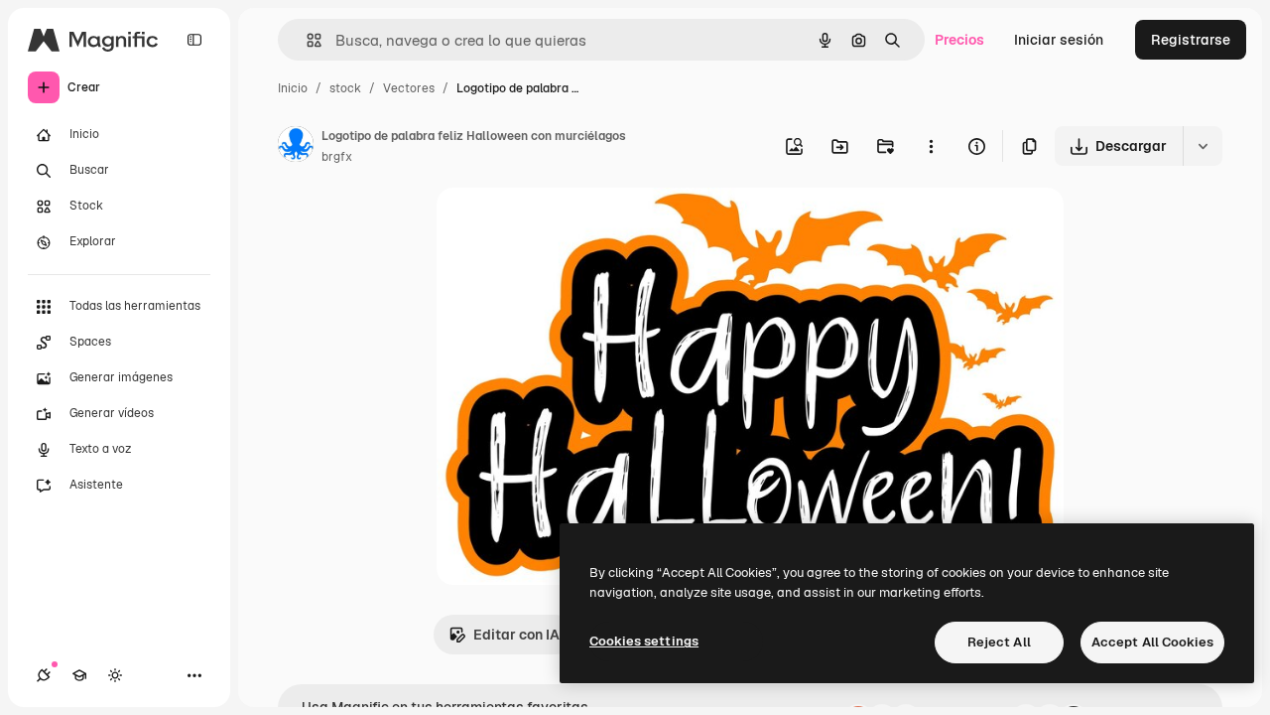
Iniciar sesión (1058, 40)
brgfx (336, 157)
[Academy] (79, 675)
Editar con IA (516, 635)
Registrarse (1190, 40)
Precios (959, 40)
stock (345, 88)
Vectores (409, 88)
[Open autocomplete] (306, 40)
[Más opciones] (931, 146)
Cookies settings (643, 641)
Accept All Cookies (1152, 642)
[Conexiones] (44, 675)
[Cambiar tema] (115, 675)
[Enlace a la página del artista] (296, 147)
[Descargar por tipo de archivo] (1202, 146)
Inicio (293, 88)
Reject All (999, 642)
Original (563, 225)
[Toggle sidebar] (194, 40)
